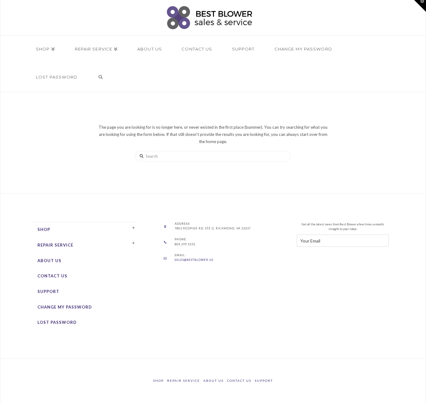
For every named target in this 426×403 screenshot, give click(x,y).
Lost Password (57, 322)
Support (48, 291)
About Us (49, 260)
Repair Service (55, 244)
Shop (43, 229)
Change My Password (64, 307)
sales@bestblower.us (194, 259)
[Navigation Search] (100, 78)
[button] (420, 6)
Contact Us (52, 275)
